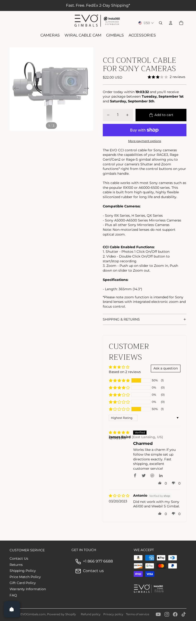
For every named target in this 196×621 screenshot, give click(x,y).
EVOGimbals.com (33, 614)
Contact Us (19, 558)
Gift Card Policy (23, 583)
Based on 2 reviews (125, 372)
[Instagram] (167, 614)
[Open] (12, 609)
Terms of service (137, 614)
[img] (119, 432)
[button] (119, 380)
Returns (16, 565)
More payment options (144, 141)
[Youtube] (158, 614)
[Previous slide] (15, 89)
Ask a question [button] (165, 368)
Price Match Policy (25, 577)
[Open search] (160, 23)
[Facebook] (175, 614)
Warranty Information (28, 589)
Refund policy (91, 614)
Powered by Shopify (61, 614)
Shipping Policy (23, 570)
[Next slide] (87, 89)
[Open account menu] (170, 23)
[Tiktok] (183, 614)
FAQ (13, 595)
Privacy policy (113, 614)
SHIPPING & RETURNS (121, 319)
